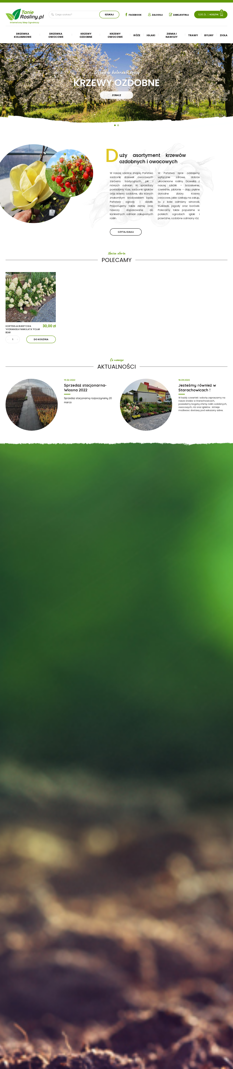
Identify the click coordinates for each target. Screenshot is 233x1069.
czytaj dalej (126, 232)
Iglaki (151, 35)
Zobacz (116, 95)
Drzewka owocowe (55, 35)
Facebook (135, 14)
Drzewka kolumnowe (22, 35)
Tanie (32, 13)
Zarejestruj (181, 14)
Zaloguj (157, 14)
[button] (9, 87)
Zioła (223, 35)
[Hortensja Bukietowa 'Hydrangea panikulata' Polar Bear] (31, 297)
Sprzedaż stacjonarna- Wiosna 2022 (85, 387)
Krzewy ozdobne (86, 35)
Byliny (209, 35)
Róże (136, 35)
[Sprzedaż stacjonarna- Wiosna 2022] (32, 405)
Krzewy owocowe (115, 35)
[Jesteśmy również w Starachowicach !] (146, 405)
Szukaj (109, 14)
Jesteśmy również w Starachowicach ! (197, 387)
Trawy (193, 35)
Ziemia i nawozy (172, 35)
